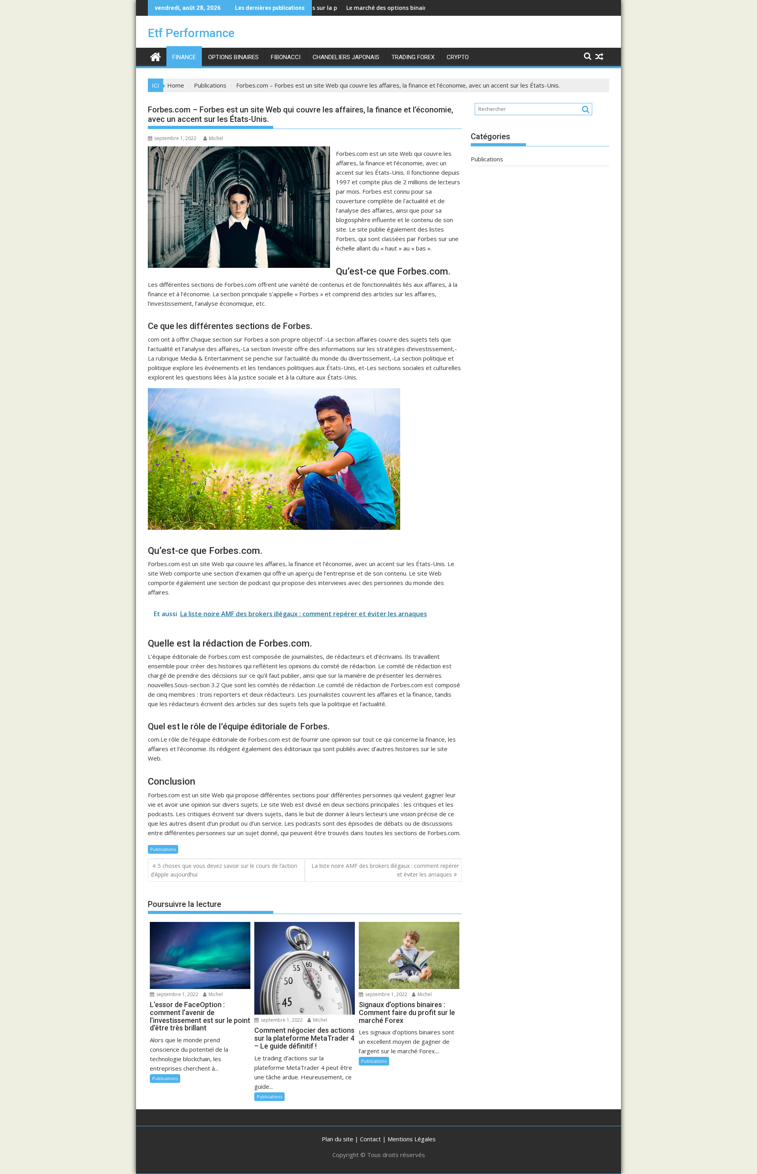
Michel (216, 138)
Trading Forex (413, 57)
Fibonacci (285, 57)
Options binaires (233, 57)
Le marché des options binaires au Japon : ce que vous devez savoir (397, 7)
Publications (163, 849)
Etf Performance (191, 33)
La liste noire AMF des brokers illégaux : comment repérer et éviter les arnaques (385, 870)
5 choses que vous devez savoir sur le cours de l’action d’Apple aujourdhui (224, 870)
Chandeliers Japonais (346, 57)
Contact (370, 1139)
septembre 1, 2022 (176, 994)
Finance (184, 57)
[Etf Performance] (155, 56)
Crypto (458, 57)
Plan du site (337, 1139)
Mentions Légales (412, 1139)
